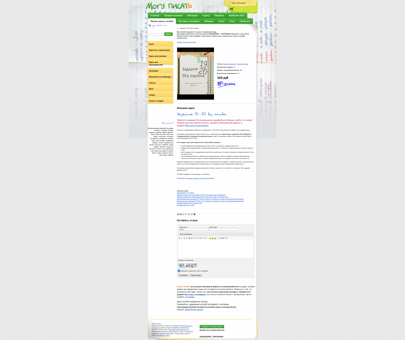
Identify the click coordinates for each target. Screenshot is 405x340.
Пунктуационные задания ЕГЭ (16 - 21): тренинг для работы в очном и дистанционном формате (210, 201)
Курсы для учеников (157, 56)
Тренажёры (153, 71)
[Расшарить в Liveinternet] (192, 215)
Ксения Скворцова (229, 64)
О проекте (155, 15)
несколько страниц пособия (195, 178)
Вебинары (209, 21)
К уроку (206, 15)
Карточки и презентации (159, 50)
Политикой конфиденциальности (178, 329)
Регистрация (241, 3)
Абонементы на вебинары (160, 77)
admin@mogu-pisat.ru (194, 310)
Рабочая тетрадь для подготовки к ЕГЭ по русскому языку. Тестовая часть (202, 197)
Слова (232, 21)
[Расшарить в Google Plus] (181, 215)
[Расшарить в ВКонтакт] (178, 215)
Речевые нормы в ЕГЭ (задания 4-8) (189, 203)
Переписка (219, 15)
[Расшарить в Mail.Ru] (194, 215)
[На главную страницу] (177, 28)
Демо (151, 89)
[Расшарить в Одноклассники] (183, 215)
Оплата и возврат (156, 101)
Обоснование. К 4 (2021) (185, 193)
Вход (234, 3)
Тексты (221, 21)
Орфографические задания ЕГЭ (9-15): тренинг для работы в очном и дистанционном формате (210, 199)
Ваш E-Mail (213, 227)
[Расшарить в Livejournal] (189, 215)
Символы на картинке (186, 260)
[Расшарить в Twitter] (186, 215)
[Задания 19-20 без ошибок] (195, 99)
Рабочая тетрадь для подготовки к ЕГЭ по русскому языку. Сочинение (201, 195)
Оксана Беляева (242, 64)
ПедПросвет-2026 (236, 15)
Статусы (152, 83)
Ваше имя (183, 227)
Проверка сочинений (173, 15)
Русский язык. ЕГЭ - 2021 (185, 205)
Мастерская (192, 15)
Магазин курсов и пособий (162, 21)
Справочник (245, 21)
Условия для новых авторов (186, 42)
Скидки (152, 95)
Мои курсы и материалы (189, 21)
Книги (151, 44)
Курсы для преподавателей (156, 63)
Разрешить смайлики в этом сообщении (194, 271)
